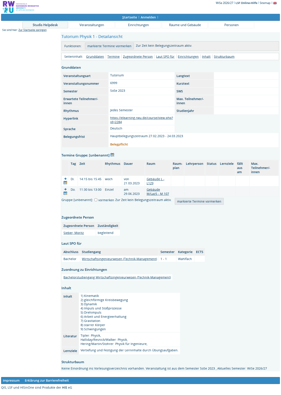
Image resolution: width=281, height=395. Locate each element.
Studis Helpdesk (45, 25)
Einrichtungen (138, 25)
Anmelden (148, 17)
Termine (113, 56)
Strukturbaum (224, 56)
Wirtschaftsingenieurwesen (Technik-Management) (119, 259)
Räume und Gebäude (185, 25)
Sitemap (265, 3)
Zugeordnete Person (138, 56)
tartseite (129, 17)
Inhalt (206, 56)
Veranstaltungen (91, 25)
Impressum (11, 380)
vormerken (106, 200)
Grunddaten (95, 56)
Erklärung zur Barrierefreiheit (47, 380)
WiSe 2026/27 (225, 3)
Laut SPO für (165, 56)
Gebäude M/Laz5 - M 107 (158, 191)
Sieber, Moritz (73, 233)
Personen (231, 25)
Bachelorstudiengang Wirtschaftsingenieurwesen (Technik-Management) (117, 277)
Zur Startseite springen (32, 30)
